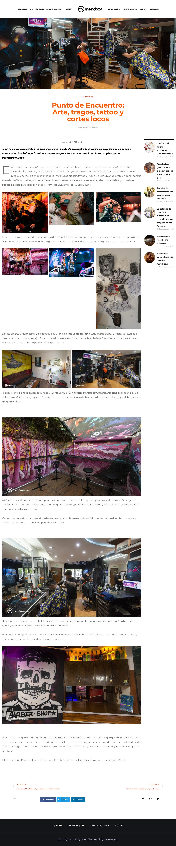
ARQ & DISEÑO (130, 9)
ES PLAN (144, 9)
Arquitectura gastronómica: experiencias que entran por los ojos (165, 171)
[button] (48, 799)
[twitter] (158, 799)
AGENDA (154, 9)
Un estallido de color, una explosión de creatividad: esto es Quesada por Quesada (165, 217)
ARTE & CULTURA (54, 9)
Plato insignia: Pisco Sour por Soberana (163, 240)
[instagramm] (150, 799)
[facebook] (143, 799)
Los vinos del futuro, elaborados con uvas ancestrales (164, 148)
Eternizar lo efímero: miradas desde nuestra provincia (165, 193)
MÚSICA (68, 9)
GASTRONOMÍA (36, 9)
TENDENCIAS (114, 9)
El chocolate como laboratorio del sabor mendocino (165, 258)
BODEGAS (22, 9)
